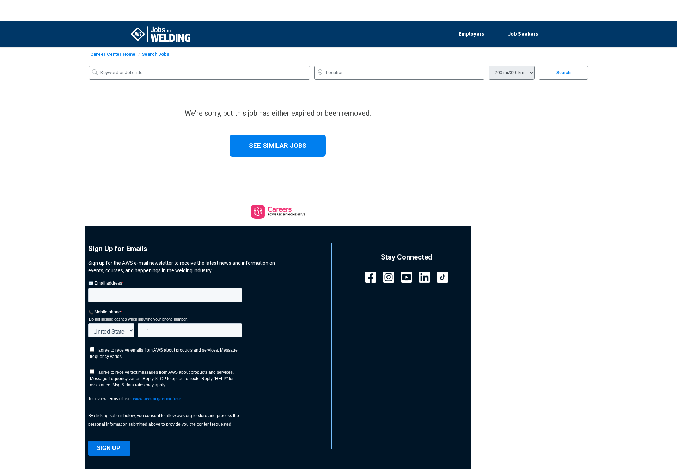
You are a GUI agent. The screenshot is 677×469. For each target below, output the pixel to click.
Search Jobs (155, 54)
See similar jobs (277, 145)
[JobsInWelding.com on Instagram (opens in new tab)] (388, 276)
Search (563, 72)
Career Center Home (112, 54)
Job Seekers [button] (523, 34)
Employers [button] (471, 34)
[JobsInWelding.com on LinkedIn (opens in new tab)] (424, 276)
